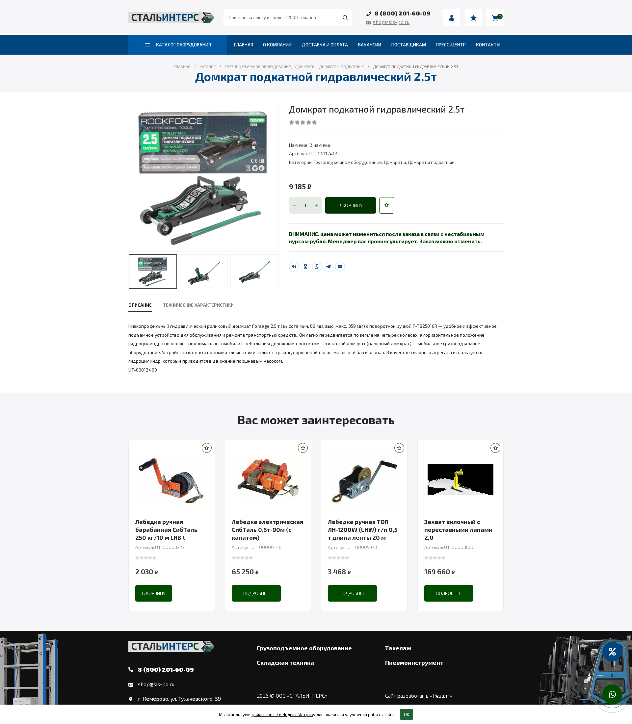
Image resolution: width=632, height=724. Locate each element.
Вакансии (369, 44)
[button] (386, 205)
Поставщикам (408, 44)
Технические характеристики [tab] (198, 305)
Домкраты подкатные (431, 162)
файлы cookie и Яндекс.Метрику (283, 714)
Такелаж (398, 648)
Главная (243, 44)
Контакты (488, 44)
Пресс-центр (451, 44)
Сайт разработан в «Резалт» (418, 695)
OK (406, 714)
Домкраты (395, 162)
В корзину (350, 205)
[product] (171, 479)
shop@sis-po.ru (391, 22)
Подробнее (256, 593)
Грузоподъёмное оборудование (348, 162)
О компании (277, 44)
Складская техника (285, 662)
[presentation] (130, 178)
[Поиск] (345, 17)
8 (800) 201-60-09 (403, 13)
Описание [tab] (140, 305)
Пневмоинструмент (414, 662)
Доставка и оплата (325, 44)
